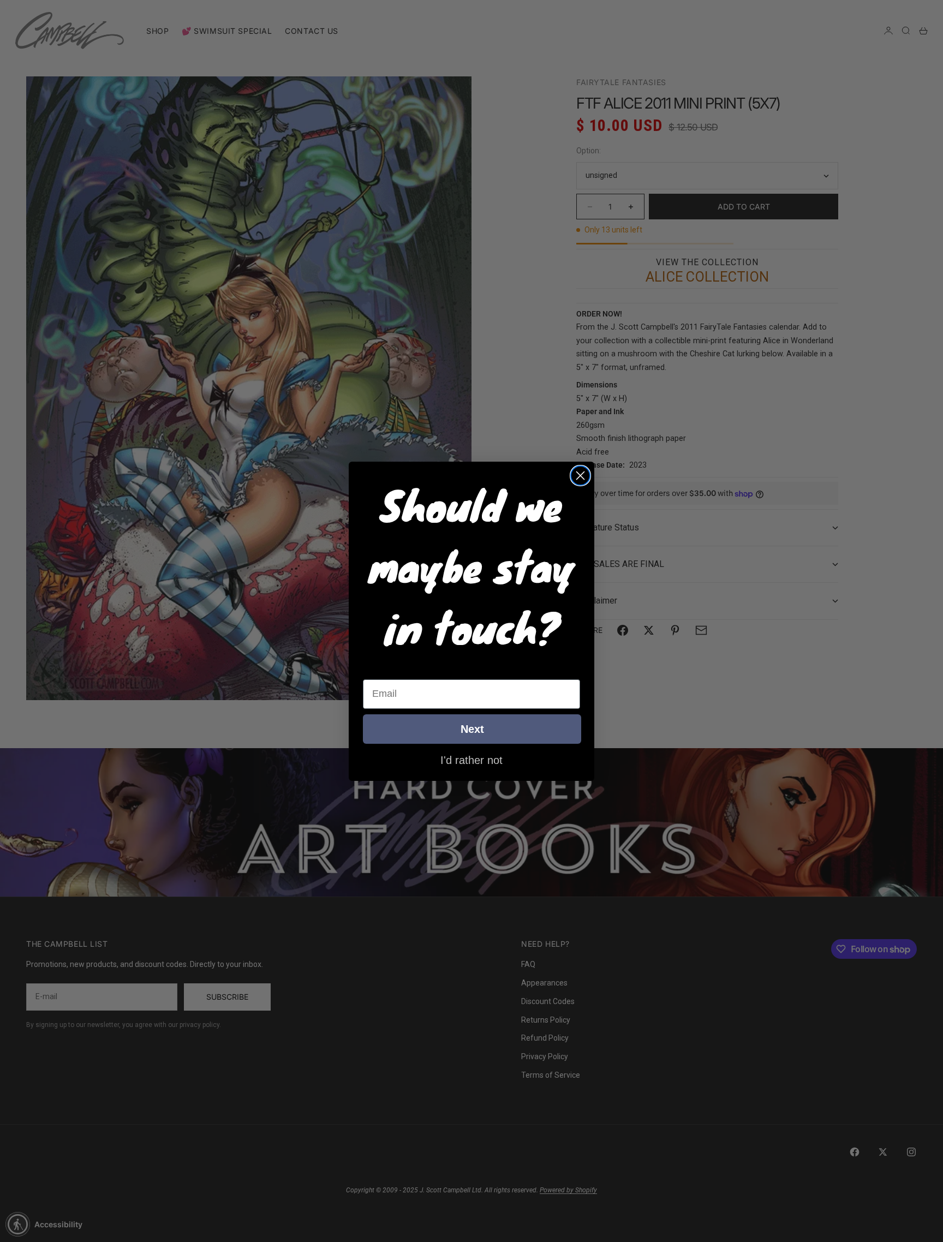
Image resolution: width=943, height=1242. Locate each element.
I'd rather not (471, 760)
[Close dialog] (580, 475)
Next (472, 729)
